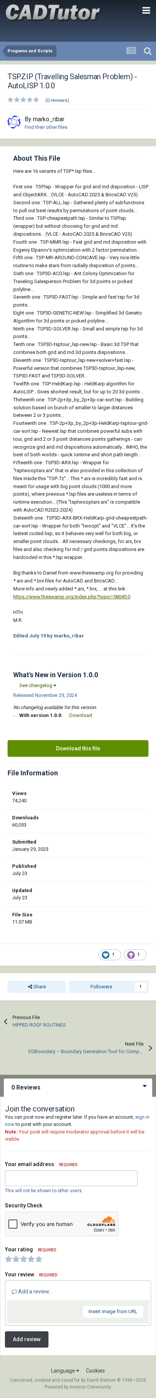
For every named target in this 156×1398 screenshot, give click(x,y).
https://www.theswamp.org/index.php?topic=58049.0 (71, 597)
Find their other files (46, 127)
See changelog (36, 685)
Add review (27, 1339)
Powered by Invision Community (78, 1387)
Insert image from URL (113, 1311)
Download (80, 715)
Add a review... (34, 1291)
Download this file (78, 748)
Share (39, 986)
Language (63, 1371)
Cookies (95, 1371)
